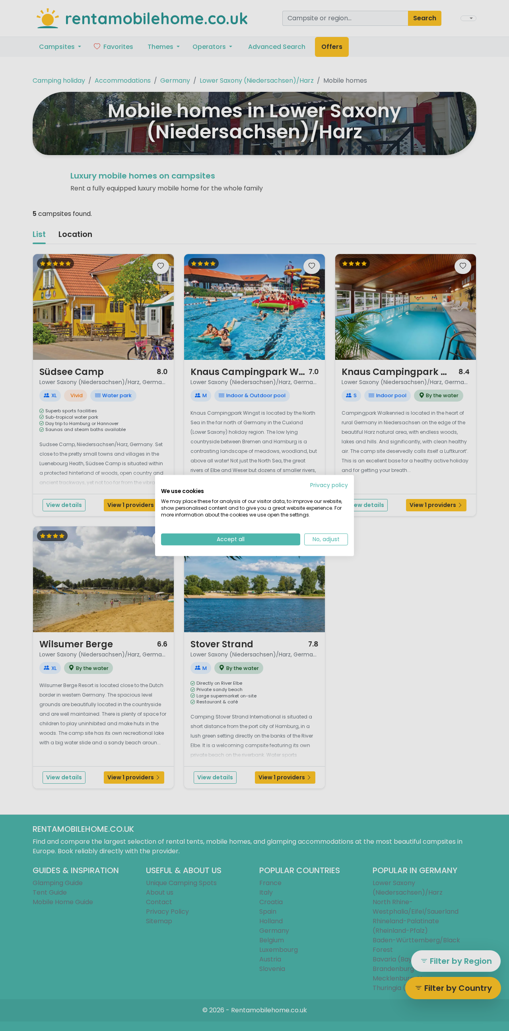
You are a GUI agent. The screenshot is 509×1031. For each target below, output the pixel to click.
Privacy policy (329, 485)
